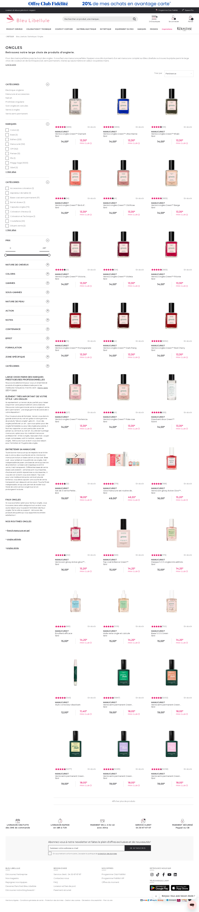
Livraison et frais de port (65, 886)
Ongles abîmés (14, 539)
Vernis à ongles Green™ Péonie (166, 276)
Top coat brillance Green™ (115, 562)
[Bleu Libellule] (27, 19)
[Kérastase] (184, 29)
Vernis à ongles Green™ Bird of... (70, 205)
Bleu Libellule (21, 37)
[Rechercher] (134, 19)
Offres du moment (110, 882)
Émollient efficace (63, 633)
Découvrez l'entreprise (16, 874)
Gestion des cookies (72, 900)
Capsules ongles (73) (19, 207)
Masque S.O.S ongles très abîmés (167, 562)
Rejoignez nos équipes (16, 882)
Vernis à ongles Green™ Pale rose (119, 419)
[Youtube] (169, 876)
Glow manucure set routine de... (118, 490)
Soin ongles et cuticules (17, 106)
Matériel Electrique (86, 29)
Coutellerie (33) (17, 221)
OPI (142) (14, 149)
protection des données (107, 853)
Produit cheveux (14, 29)
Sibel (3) (14, 167)
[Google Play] (159, 890)
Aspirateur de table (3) (20, 193)
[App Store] (180, 890)
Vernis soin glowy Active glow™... (70, 562)
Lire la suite (11, 64)
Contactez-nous (61, 878)
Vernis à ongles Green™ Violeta (118, 276)
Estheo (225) (15, 139)
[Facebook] (163, 876)
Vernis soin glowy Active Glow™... (166, 490)
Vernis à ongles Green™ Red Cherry (168, 348)
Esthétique (105, 29)
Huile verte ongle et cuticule (116, 633)
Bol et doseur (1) (17, 202)
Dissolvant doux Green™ (162, 419)
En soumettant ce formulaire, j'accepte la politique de (85, 853)
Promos (154, 29)
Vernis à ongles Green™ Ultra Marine (120, 134)
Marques (142, 29)
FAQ (56, 882)
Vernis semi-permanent (17, 113)
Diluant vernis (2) (17, 225)
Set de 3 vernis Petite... (66, 490)
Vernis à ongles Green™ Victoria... (71, 276)
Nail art (9, 98)
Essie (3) (14, 135)
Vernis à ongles (13, 109)
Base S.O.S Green (159, 633)
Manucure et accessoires (17, 94)
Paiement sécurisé (62, 890)
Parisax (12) (15, 153)
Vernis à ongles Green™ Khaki (165, 134)
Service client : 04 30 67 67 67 (67, 874)
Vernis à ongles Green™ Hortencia (71, 419)
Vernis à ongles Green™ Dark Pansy (120, 348)
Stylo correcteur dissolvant (67, 704)
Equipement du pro (124, 29)
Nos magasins (12, 878)
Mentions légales (12, 900)
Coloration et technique (38, 29)
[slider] (5, 255)
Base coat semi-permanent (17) (24, 197)
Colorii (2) (14, 130)
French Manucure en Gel (18, 530)
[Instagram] (152, 876)
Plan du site (107, 900)
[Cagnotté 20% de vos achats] (99, 3)
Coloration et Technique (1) (22, 216)
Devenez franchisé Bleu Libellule (21, 886)
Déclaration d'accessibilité (92, 900)
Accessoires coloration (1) (22, 188)
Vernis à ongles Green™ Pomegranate (73, 348)
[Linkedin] (175, 876)
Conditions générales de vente (31, 900)
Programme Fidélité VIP (113, 878)
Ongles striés (13, 548)
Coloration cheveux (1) (20, 211)
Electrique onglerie (15, 90)
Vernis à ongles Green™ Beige (165, 205)
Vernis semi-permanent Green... (118, 704)
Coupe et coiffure (64, 29)
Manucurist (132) (17, 144)
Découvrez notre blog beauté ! (20, 890)
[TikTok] (158, 876)
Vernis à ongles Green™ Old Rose (119, 205)
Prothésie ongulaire (15, 102)
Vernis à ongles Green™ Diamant (70, 134)
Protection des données (54, 900)
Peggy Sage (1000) (19, 163)
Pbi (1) (12, 158)
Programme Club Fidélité (114, 874)
